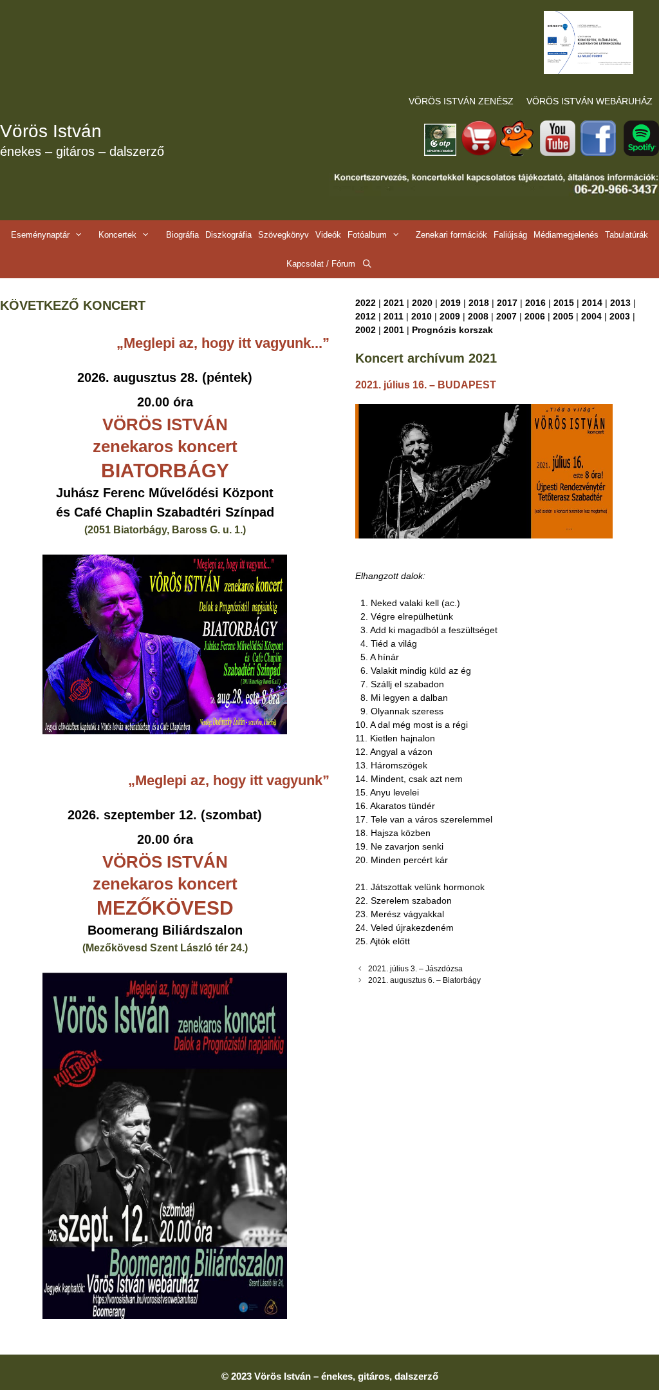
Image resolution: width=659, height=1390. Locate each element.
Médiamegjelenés (566, 235)
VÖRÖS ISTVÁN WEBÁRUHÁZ (589, 101)
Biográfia (182, 235)
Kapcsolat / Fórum (320, 264)
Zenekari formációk (451, 235)
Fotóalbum (367, 235)
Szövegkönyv (283, 235)
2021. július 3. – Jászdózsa (415, 968)
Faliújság (510, 235)
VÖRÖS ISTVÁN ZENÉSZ (461, 101)
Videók (328, 235)
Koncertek (117, 235)
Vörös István (51, 131)
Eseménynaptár (40, 235)
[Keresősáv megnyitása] (367, 263)
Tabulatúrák (626, 235)
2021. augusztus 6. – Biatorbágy (424, 980)
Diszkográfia (228, 235)
